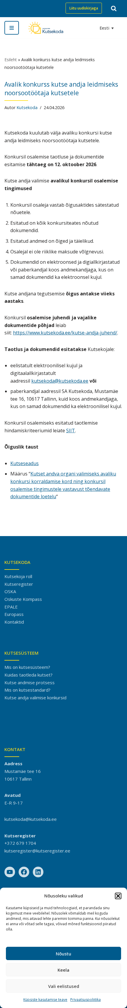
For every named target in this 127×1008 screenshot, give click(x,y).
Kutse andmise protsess (29, 682)
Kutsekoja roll (18, 576)
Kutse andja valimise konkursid (35, 697)
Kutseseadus (24, 463)
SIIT (70, 430)
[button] (118, 896)
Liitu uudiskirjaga (83, 8)
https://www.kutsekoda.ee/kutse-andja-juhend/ (65, 332)
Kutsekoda (27, 107)
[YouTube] (9, 872)
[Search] (114, 8)
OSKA (10, 591)
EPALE (11, 607)
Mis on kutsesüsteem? (27, 667)
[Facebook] (24, 872)
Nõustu (63, 954)
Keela (63, 970)
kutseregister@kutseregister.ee (37, 851)
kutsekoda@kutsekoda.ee (59, 381)
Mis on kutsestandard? (27, 690)
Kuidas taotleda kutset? (28, 675)
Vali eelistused (63, 986)
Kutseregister (18, 584)
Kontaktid (14, 622)
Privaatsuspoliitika (85, 999)
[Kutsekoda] (45, 27)
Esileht (10, 59)
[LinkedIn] (38, 872)
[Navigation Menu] (11, 28)
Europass (14, 614)
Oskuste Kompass (23, 599)
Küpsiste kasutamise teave (45, 999)
